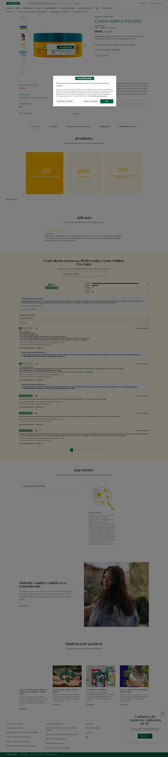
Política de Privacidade (99, 96)
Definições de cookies (65, 101)
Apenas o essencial (91, 101)
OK (107, 101)
